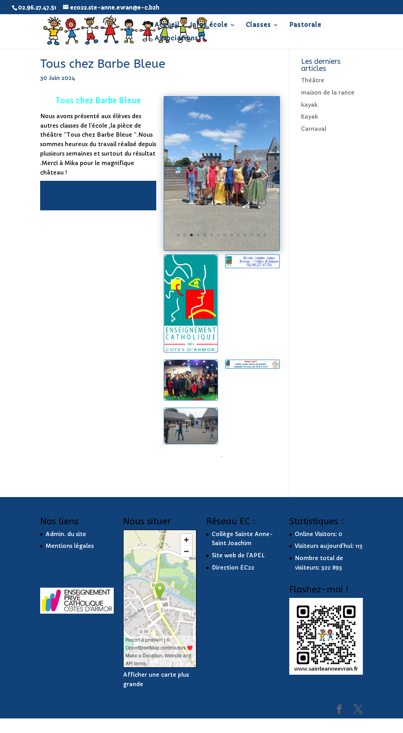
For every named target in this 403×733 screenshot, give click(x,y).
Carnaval (313, 128)
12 (251, 235)
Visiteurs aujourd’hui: (325, 545)
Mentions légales (70, 545)
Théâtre (312, 80)
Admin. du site (66, 534)
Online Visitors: (316, 534)
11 (245, 235)
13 (258, 235)
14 (265, 235)
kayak (309, 104)
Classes (258, 25)
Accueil (167, 25)
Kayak (309, 116)
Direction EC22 (233, 567)
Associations (176, 38)
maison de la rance (328, 92)
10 (238, 235)
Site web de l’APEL (238, 555)
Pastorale (305, 25)
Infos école (209, 25)
